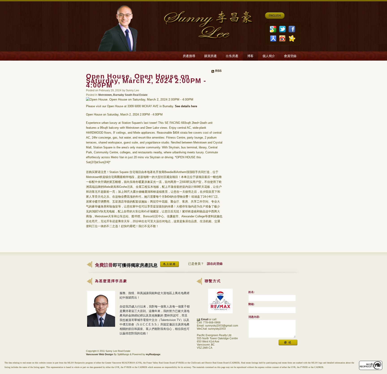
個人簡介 (268, 56)
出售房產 (232, 56)
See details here (186, 106)
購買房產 (210, 56)
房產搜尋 (189, 56)
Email (204, 319)
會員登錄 (290, 56)
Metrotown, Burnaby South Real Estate (123, 94)
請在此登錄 (215, 263)
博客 (250, 56)
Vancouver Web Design (99, 354)
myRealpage (153, 354)
